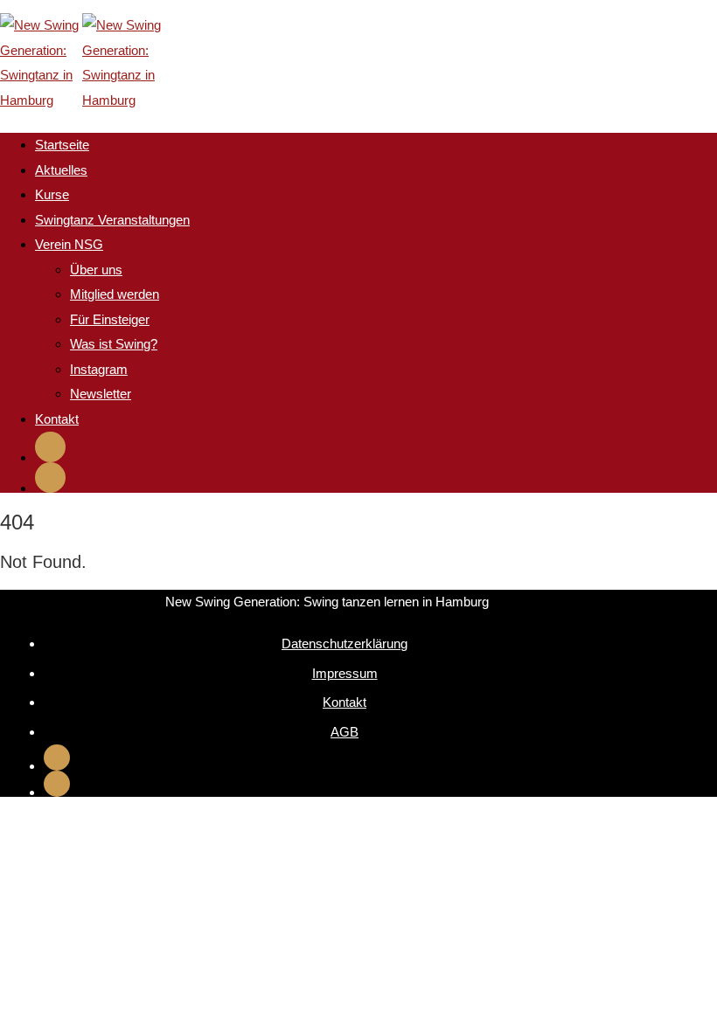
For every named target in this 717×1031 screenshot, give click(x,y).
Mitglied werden (114, 294)
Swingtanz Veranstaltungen (112, 219)
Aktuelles (61, 170)
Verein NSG (69, 244)
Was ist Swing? (113, 343)
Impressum (345, 673)
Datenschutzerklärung (344, 643)
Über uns (96, 269)
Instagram (99, 369)
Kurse (52, 194)
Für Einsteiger (110, 319)
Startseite (62, 144)
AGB (344, 731)
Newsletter (100, 393)
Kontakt (57, 419)
